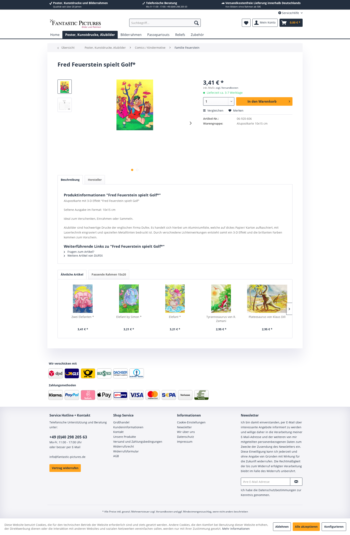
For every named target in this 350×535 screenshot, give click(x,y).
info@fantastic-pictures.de (67, 457)
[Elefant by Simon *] (129, 298)
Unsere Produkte (124, 437)
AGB (116, 456)
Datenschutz (185, 437)
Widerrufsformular (126, 451)
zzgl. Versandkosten (227, 87)
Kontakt (118, 432)
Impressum (184, 442)
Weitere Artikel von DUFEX (85, 255)
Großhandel (121, 422)
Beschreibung (70, 180)
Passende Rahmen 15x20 (109, 274)
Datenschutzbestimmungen (277, 490)
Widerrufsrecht (123, 446)
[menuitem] (165, 23)
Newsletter (184, 427)
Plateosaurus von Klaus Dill (267, 317)
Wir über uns (186, 432)
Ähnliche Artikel (72, 274)
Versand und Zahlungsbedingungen (137, 442)
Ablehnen (282, 527)
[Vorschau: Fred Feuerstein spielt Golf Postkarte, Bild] (65, 87)
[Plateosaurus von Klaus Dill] (267, 298)
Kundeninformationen (128, 427)
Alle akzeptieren (306, 527)
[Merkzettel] (246, 23)
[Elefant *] (175, 298)
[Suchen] (196, 23)
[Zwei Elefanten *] (83, 298)
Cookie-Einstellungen (191, 422)
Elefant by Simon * (129, 317)
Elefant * (175, 317)
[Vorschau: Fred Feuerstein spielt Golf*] (65, 105)
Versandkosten (164, 511)
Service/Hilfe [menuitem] (290, 13)
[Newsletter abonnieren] (296, 482)
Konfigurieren (334, 527)
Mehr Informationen (236, 529)
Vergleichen (215, 110)
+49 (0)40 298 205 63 (68, 437)
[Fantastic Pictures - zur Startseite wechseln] (75, 24)
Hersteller (95, 180)
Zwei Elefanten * (82, 317)
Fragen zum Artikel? (80, 252)
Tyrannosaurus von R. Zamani (221, 319)
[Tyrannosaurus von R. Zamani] (221, 298)
